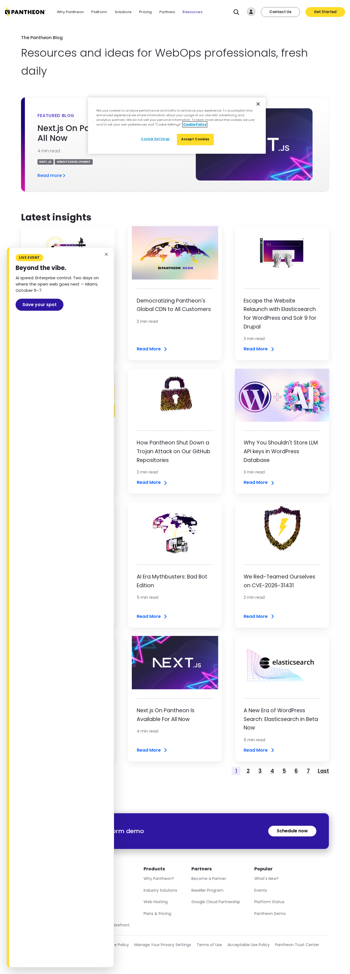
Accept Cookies (195, 139)
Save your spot (39, 304)
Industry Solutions (160, 890)
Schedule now (292, 831)
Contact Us (280, 11)
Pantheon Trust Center (297, 944)
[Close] (258, 104)
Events (260, 890)
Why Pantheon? (159, 878)
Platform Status (269, 902)
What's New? (266, 878)
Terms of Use (209, 944)
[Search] (236, 12)
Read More (149, 349)
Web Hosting (156, 902)
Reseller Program (207, 890)
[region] (177, 125)
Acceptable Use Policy (249, 944)
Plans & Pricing (157, 913)
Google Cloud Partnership (215, 902)
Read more (49, 175)
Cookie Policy (116, 944)
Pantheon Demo (270, 913)
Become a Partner (208, 878)
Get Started (325, 11)
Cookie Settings (155, 139)
